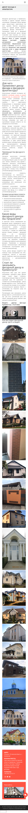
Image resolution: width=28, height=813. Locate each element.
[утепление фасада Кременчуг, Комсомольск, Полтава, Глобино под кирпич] (14, 669)
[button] (14, 313)
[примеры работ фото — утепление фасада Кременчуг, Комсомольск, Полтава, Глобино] (14, 579)
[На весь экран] (24, 318)
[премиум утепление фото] (14, 549)
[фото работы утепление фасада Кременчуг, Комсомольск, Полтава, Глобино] (14, 401)
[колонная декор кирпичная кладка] (14, 444)
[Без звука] (21, 318)
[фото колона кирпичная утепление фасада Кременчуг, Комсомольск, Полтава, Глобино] (14, 377)
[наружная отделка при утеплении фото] (14, 494)
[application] (14, 312)
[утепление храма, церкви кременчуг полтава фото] (14, 693)
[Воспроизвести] (4, 318)
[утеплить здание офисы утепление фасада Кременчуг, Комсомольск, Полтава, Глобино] (14, 352)
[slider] (13, 796)
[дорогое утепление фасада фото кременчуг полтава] (14, 419)
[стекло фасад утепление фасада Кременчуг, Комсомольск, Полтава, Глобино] (14, 615)
